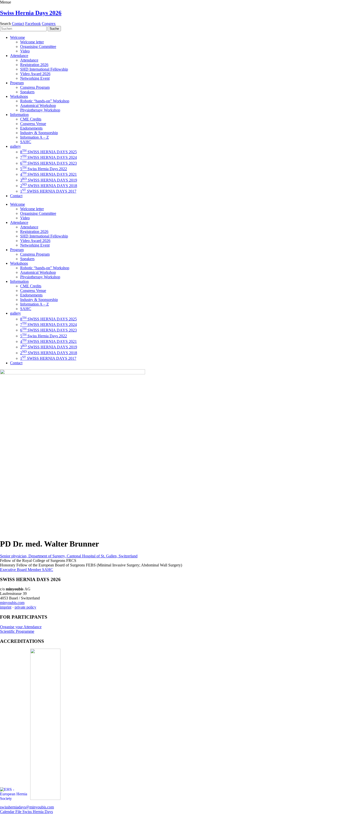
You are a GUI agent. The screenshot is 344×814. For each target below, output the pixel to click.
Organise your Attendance (21, 627)
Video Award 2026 (35, 74)
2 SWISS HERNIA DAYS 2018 (48, 186)
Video (25, 51)
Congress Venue (33, 124)
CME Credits (30, 119)
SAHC (25, 142)
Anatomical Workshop (38, 105)
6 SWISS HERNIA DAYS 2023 (48, 163)
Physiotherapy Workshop (40, 110)
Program (17, 83)
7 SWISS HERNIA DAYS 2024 (48, 157)
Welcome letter (32, 42)
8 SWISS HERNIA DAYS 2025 (48, 152)
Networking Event (35, 78)
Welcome (17, 37)
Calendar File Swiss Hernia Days (26, 811)
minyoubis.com (12, 602)
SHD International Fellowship (44, 69)
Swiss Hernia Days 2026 (30, 13)
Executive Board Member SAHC (26, 569)
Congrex (49, 23)
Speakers (27, 92)
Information (19, 114)
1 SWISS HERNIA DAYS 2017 (48, 191)
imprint (5, 607)
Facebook (33, 23)
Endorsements (31, 128)
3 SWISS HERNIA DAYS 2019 (48, 180)
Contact (18, 23)
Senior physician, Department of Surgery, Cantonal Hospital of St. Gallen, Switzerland (68, 556)
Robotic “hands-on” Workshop (44, 101)
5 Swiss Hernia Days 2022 (43, 169)
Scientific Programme (17, 631)
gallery (15, 146)
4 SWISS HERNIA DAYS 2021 (48, 174)
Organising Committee (38, 46)
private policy (25, 607)
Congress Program (35, 87)
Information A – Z (34, 137)
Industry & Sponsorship (39, 133)
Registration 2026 (34, 65)
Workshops (19, 96)
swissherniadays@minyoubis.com (27, 807)
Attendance (19, 55)
